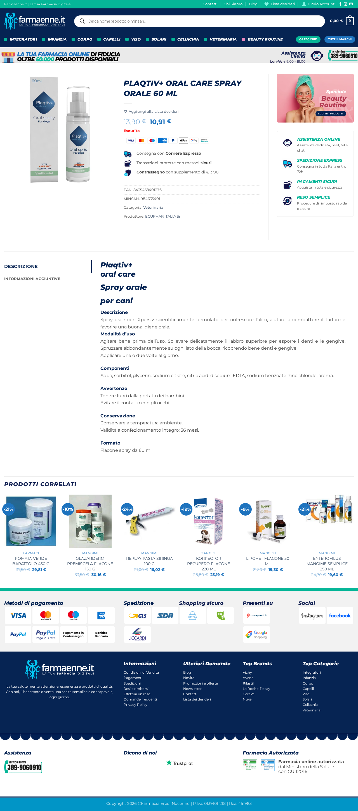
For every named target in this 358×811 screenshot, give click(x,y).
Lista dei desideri (197, 699)
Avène (248, 678)
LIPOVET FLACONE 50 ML (267, 561)
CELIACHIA (188, 39)
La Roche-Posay (256, 689)
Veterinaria (153, 207)
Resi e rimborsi (136, 689)
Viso (306, 694)
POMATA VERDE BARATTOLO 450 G (31, 561)
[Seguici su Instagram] (345, 4)
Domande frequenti (140, 699)
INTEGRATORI (23, 39)
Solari (307, 699)
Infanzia (309, 678)
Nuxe (247, 699)
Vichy (247, 672)
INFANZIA (57, 39)
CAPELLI (111, 39)
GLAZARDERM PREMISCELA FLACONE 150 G (90, 563)
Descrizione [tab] (21, 266)
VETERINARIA (223, 39)
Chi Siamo (233, 4)
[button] (342, 21)
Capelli (308, 689)
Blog (253, 4)
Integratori (312, 672)
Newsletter (192, 689)
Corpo (308, 683)
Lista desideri (283, 4)
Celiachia (310, 704)
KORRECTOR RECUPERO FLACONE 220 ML (208, 563)
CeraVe (249, 694)
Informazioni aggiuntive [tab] (32, 279)
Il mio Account (321, 4)
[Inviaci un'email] (351, 4)
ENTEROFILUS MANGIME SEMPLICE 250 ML (327, 563)
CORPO (84, 39)
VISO (136, 39)
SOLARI (159, 39)
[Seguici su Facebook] (340, 4)
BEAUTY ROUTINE (265, 39)
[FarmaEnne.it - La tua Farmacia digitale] (34, 21)
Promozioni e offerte (200, 683)
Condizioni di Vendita (141, 672)
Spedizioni (132, 683)
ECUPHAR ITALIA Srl (163, 216)
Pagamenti (133, 678)
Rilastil (248, 683)
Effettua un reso (137, 694)
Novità (188, 678)
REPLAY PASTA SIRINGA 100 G (149, 561)
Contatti (210, 4)
